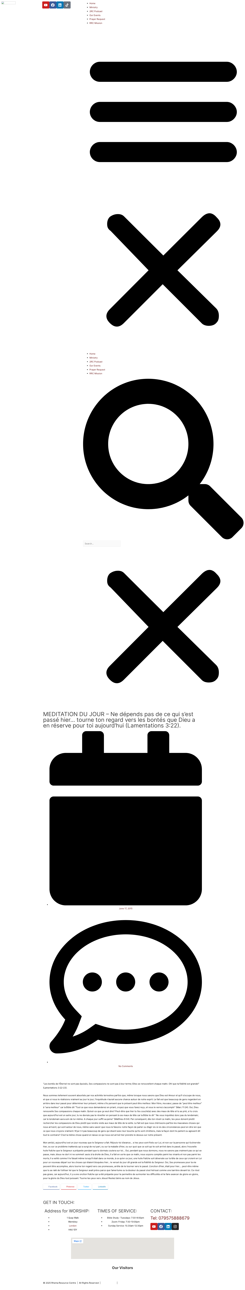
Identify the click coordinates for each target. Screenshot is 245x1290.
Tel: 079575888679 (170, 1218)
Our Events (95, 15)
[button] (163, 190)
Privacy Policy (109, 1282)
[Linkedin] (60, 5)
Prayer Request (97, 19)
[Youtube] (45, 5)
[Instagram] (175, 1226)
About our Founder (128, 1282)
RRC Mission (95, 23)
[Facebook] (52, 5)
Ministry (93, 7)
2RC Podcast (95, 11)
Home (92, 3)
